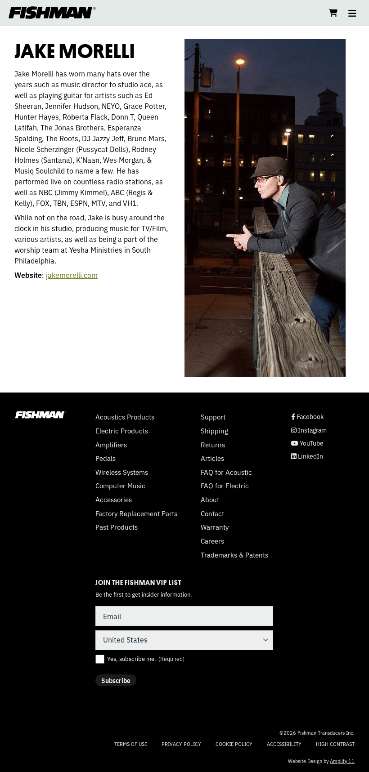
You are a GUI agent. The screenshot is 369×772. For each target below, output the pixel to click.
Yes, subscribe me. (145, 659)
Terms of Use (130, 743)
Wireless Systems (121, 472)
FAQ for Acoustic (226, 472)
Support (213, 416)
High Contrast (335, 744)
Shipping (214, 430)
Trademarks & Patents (234, 554)
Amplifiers (111, 444)
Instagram (309, 430)
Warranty (215, 526)
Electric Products (121, 430)
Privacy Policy (181, 743)
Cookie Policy (234, 743)
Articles (212, 458)
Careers (212, 540)
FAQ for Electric (225, 485)
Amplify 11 (342, 760)
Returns (213, 444)
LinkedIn (307, 456)
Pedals (105, 458)
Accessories (113, 499)
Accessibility (284, 743)
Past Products (116, 526)
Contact (212, 513)
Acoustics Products (124, 416)
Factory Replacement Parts (136, 513)
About (210, 499)
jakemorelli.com (72, 275)
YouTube (307, 443)
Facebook (307, 416)
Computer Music (120, 485)
